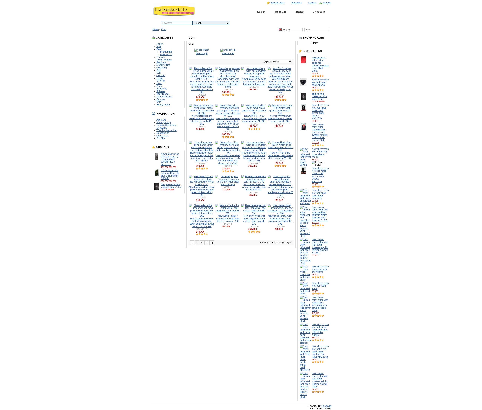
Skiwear (160, 81)
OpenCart (326, 406)
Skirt (158, 70)
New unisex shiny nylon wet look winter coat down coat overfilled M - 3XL (280, 220)
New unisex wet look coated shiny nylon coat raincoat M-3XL (254, 187)
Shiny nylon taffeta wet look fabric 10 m (171, 185)
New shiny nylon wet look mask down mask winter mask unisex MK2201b (320, 112)
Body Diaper (162, 94)
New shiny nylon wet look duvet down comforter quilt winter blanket (320, 329)
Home (242, 11)
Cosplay (160, 99)
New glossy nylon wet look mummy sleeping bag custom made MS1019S (170, 159)
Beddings (161, 62)
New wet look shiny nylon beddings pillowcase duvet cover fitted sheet (320, 64)
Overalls (160, 75)
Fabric (159, 78)
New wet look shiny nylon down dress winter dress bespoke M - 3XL (254, 118)
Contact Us (162, 135)
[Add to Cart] (178, 167)
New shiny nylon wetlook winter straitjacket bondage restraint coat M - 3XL (280, 191)
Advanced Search (249, 23)
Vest (158, 46)
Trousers (160, 57)
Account (280, 11)
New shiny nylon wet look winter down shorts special (320, 153)
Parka (159, 86)
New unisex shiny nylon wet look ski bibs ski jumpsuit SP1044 (170, 174)
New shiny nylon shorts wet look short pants (320, 269)
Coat (163, 29)
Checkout (319, 11)
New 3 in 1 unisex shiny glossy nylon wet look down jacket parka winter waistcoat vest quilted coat (280, 86)
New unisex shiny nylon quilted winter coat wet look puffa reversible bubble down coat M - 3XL (320, 132)
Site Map (160, 138)
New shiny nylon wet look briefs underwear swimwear (320, 194)
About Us (161, 120)
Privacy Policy (163, 122)
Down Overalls (164, 59)
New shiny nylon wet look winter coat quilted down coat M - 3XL (280, 118)
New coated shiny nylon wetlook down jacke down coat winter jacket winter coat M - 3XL (202, 222)
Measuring (161, 127)
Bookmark (296, 2)
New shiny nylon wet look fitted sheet (320, 286)
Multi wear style (164, 96)
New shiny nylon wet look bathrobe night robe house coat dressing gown (227, 83)
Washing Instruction (166, 130)
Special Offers (278, 2)
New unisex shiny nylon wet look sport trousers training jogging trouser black (320, 380)
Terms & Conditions (166, 125)
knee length (166, 54)
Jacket (159, 44)
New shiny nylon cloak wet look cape (228, 183)
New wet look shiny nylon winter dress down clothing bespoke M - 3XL (201, 120)
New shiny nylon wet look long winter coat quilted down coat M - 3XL (254, 220)
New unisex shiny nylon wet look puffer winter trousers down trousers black (320, 304)
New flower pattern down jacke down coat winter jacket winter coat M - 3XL (201, 191)
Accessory (161, 88)
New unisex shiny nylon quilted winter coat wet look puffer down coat (254, 82)
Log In (261, 11)
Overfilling (161, 67)
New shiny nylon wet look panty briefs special (320, 82)
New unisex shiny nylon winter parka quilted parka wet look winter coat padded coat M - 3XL (228, 123)
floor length (166, 51)
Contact (312, 2)
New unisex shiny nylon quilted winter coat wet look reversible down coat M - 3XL (254, 156)
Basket (299, 11)
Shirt (158, 102)
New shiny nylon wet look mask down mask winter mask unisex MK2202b (320, 175)
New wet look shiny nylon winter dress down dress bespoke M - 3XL (280, 155)
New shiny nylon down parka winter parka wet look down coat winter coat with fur (201, 156)
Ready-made (163, 104)
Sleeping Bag (163, 65)
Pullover (160, 91)
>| (212, 242)
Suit (158, 73)
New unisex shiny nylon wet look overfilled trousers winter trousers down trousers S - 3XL (320, 214)
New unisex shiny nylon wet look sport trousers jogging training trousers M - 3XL (320, 246)
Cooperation (162, 133)
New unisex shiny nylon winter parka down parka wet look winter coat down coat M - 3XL (228, 159)
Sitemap (327, 2)
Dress (159, 83)
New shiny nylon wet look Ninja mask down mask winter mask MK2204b (320, 351)
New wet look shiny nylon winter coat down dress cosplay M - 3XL (228, 219)
